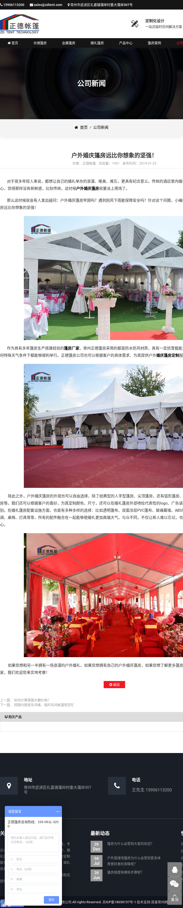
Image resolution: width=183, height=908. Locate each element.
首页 (83, 127)
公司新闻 (100, 127)
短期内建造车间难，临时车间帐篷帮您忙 (44, 705)
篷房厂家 (71, 348)
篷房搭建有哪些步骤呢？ (118, 872)
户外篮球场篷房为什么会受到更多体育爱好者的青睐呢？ (127, 861)
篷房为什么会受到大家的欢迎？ (123, 844)
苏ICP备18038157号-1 (119, 902)
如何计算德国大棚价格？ (32, 700)
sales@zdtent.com (48, 5)
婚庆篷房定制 (167, 355)
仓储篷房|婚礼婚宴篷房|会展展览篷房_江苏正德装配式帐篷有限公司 (19, 23)
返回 (116, 684)
